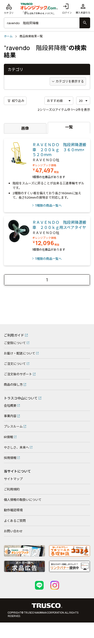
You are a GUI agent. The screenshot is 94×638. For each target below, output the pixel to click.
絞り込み (16, 100)
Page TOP (83, 318)
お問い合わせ (13, 531)
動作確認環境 (13, 510)
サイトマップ (13, 479)
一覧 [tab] (69, 127)
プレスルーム (13, 426)
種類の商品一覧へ (48, 205)
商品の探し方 (13, 384)
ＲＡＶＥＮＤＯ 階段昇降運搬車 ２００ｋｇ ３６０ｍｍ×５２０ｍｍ (59, 150)
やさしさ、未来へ (16, 447)
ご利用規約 (12, 489)
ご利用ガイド (14, 335)
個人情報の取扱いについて (22, 499)
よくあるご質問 (15, 520)
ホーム (8, 36)
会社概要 (10, 405)
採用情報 (10, 458)
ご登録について (15, 343)
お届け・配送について (19, 353)
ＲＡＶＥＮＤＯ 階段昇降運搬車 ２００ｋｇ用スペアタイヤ (61, 225)
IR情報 (8, 437)
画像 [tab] (25, 128)
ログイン (67, 8)
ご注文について (15, 363)
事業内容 (10, 416)
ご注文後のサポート (18, 374)
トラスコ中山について (21, 398)
